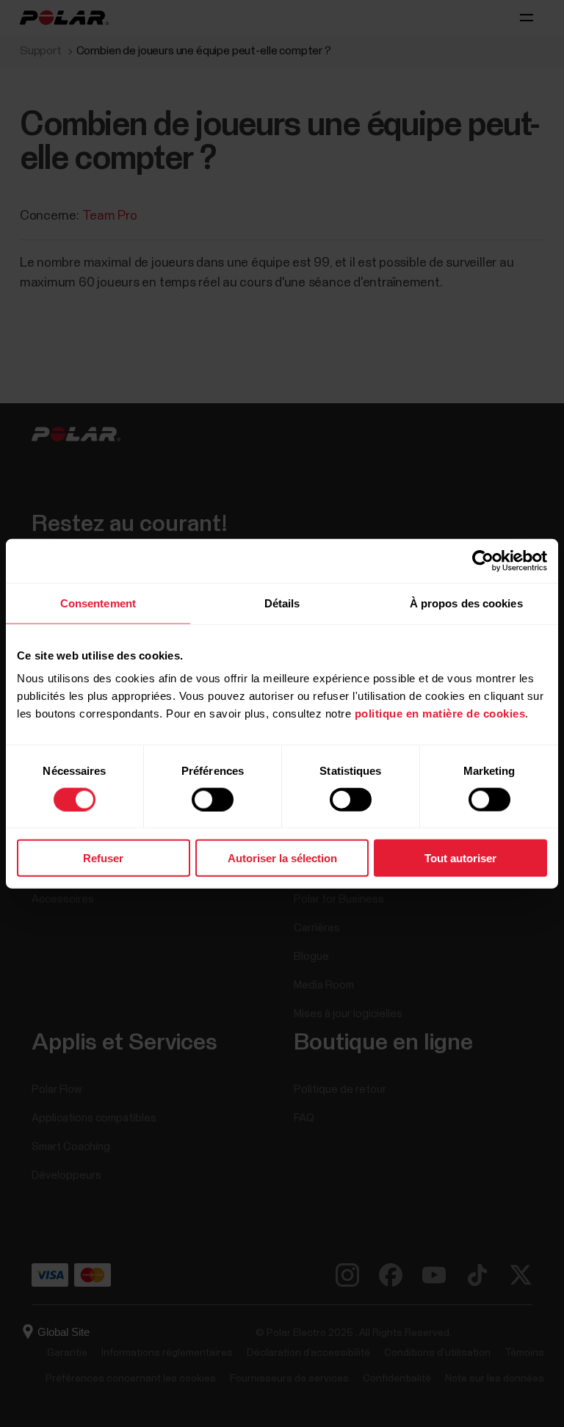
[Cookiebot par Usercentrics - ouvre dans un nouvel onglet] (483, 560)
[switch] (213, 799)
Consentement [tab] (98, 602)
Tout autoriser (460, 858)
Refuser (103, 858)
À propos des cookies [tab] (466, 602)
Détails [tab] (282, 602)
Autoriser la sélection (282, 858)
